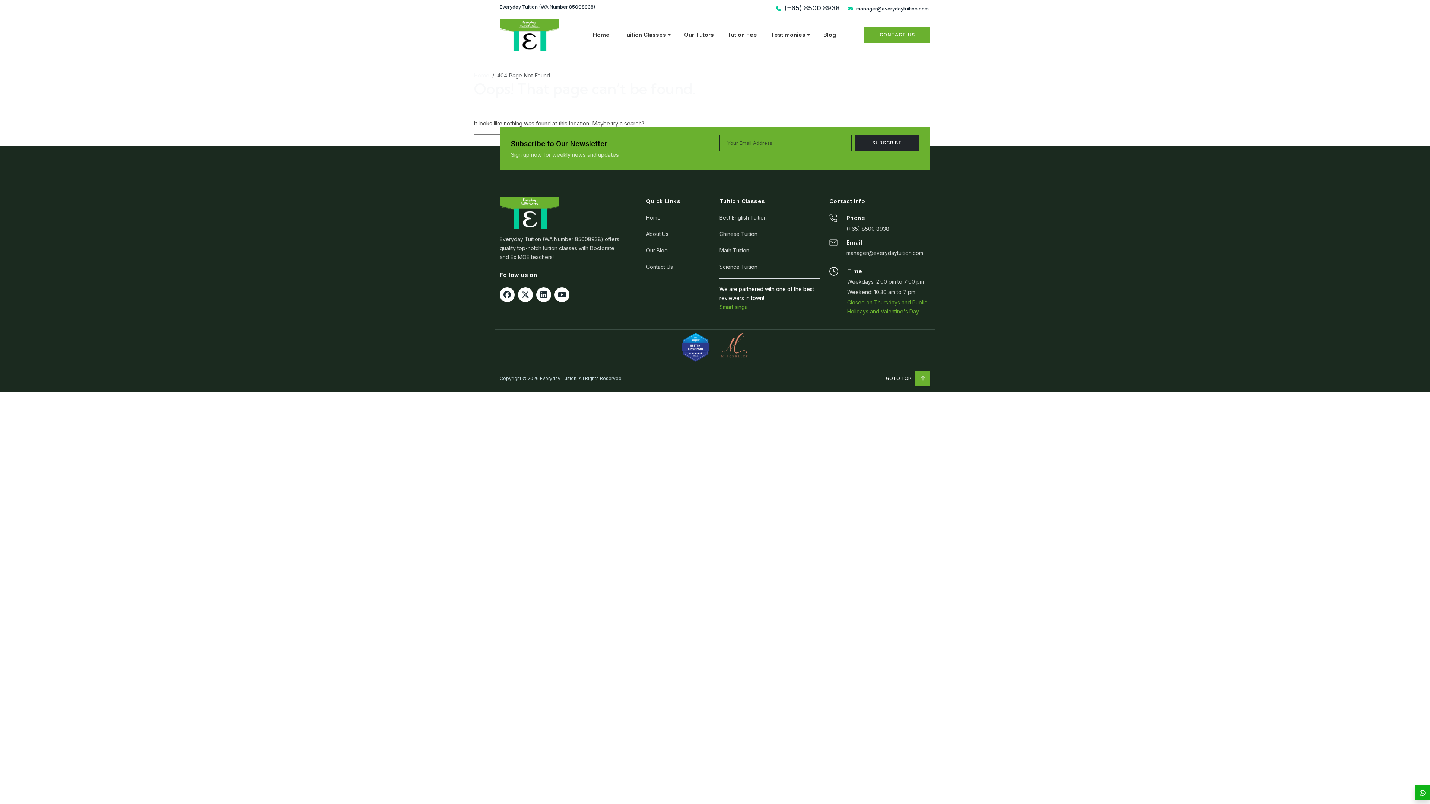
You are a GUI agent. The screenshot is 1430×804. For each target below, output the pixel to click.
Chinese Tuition (738, 234)
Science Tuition (738, 267)
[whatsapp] (1422, 792)
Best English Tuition (743, 217)
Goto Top (899, 378)
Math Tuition (734, 250)
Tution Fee (742, 34)
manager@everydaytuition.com (892, 9)
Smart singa (733, 307)
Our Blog (657, 250)
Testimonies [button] (787, 34)
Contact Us (897, 35)
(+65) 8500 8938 (867, 229)
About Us (657, 234)
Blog (829, 34)
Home (601, 34)
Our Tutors (699, 34)
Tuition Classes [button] (644, 34)
